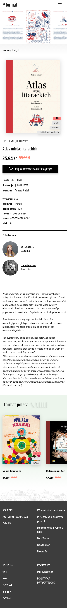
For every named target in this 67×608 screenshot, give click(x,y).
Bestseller (43, 545)
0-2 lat (6, 598)
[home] (22, 5)
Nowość (42, 551)
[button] (59, 5)
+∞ (4, 578)
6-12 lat (7, 585)
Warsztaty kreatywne (51, 510)
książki (7, 510)
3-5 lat (6, 592)
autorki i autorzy (15, 517)
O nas (6, 523)
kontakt (43, 565)
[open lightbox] (25, 27)
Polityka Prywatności (47, 580)
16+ (4, 572)
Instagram (45, 572)
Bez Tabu (43, 538)
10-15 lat (7, 565)
